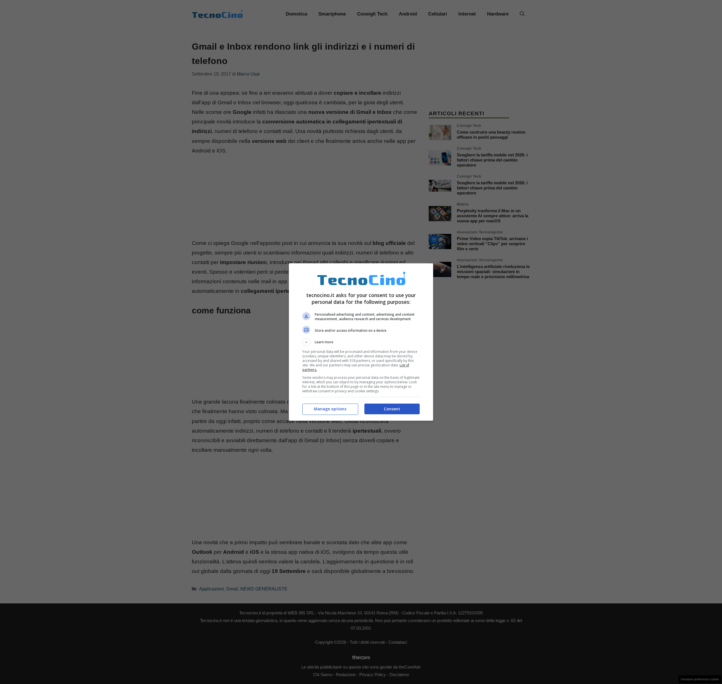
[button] (361, 342)
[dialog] (361, 342)
